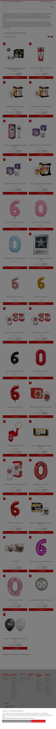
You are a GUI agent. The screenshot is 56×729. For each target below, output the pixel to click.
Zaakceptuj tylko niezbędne (11, 721)
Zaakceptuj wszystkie (38, 721)
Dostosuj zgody (25, 721)
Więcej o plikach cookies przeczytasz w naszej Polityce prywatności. (18, 718)
